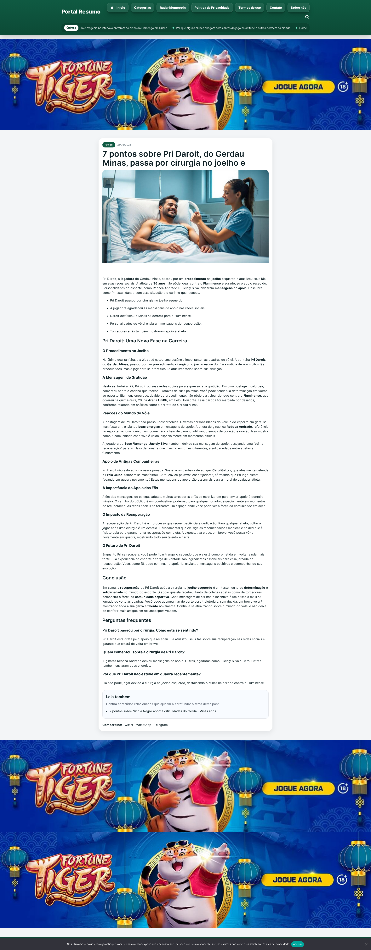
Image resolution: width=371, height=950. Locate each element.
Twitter (128, 725)
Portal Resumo (80, 11)
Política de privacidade (275, 944)
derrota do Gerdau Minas (179, 405)
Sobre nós (298, 7)
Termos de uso (249, 7)
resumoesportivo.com (160, 611)
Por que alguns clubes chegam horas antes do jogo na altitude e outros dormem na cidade (128, 28)
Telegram (161, 725)
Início (121, 7)
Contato (276, 7)
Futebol (109, 144)
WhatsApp (143, 725)
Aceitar (297, 944)
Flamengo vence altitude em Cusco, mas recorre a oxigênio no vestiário (239, 28)
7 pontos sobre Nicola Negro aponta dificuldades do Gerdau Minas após (163, 711)
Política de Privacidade (212, 7)
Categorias (142, 7)
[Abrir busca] (307, 17)
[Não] (366, 944)
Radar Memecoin (173, 7)
